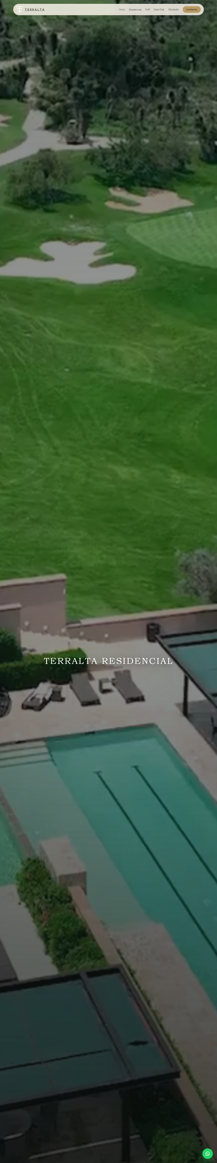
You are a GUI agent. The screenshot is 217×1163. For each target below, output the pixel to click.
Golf (147, 9)
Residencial (135, 9)
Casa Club (158, 9)
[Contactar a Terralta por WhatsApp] (207, 1153)
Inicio (122, 9)
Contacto (191, 9)
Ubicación (173, 9)
